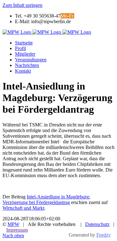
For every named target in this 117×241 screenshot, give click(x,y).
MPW (13, 224)
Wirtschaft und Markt (23, 208)
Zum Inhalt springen (22, 5)
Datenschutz (97, 224)
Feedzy (103, 235)
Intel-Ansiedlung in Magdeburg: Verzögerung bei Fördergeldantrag (46, 199)
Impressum (17, 230)
